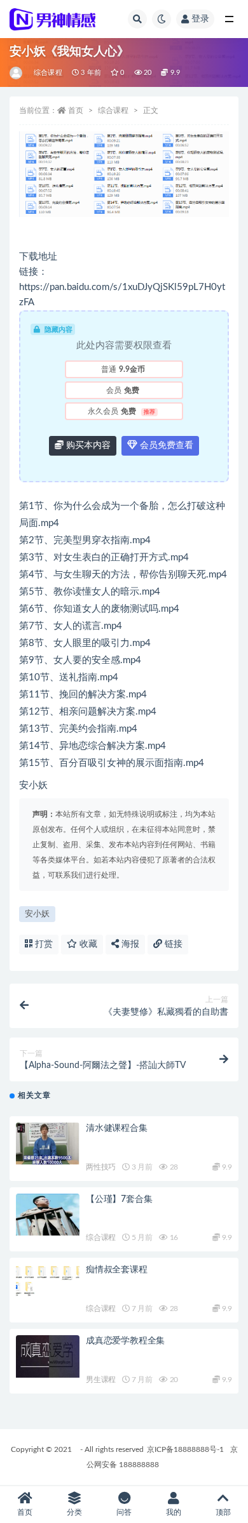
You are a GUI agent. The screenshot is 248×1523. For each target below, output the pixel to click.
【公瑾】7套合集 (119, 1199)
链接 (172, 944)
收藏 (87, 944)
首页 (75, 110)
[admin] (17, 73)
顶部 (223, 1512)
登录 (200, 19)
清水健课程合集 (117, 1128)
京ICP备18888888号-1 (185, 1449)
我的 (173, 1512)
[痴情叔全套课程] (47, 1280)
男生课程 (101, 1379)
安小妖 (37, 914)
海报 (129, 944)
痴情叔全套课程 (117, 1269)
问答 (124, 1512)
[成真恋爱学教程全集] (47, 1356)
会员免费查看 (165, 445)
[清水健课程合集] (47, 1144)
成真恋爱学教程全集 (125, 1340)
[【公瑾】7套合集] (47, 1215)
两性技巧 (101, 1167)
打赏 (42, 944)
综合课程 (48, 72)
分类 (74, 1512)
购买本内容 (87, 445)
